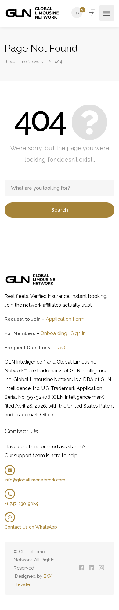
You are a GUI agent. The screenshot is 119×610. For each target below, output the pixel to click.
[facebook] (81, 568)
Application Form (65, 319)
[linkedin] (91, 568)
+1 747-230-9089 (22, 503)
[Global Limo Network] (33, 13)
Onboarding (53, 333)
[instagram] (101, 568)
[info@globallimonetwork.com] (10, 470)
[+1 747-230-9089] (10, 494)
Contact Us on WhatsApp (31, 527)
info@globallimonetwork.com (35, 479)
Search (59, 210)
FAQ (60, 347)
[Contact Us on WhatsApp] (10, 517)
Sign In (93, 13)
